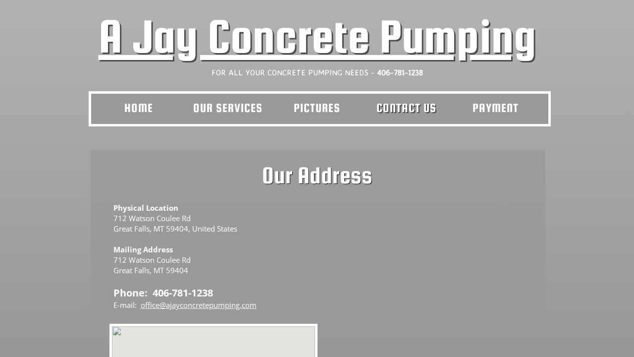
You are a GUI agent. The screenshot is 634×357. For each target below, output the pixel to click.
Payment (496, 108)
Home (138, 108)
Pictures (317, 108)
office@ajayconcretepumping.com (199, 305)
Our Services (228, 108)
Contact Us (406, 108)
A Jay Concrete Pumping (317, 36)
